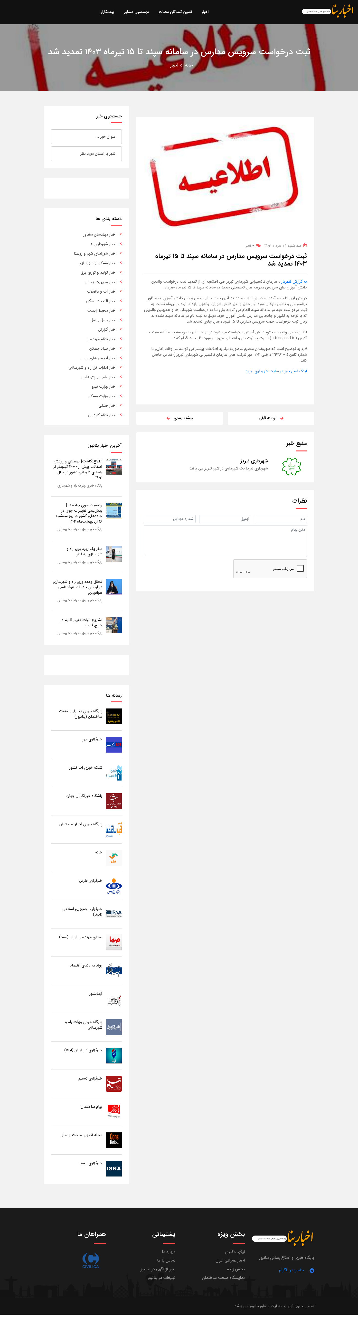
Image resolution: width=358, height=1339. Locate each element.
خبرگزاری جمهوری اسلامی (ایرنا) (82, 911)
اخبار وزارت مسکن (102, 396)
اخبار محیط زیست (101, 310)
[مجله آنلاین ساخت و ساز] (114, 1140)
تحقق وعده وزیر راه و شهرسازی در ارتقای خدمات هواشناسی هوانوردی (77, 587)
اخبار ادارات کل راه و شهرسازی (92, 367)
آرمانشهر (95, 994)
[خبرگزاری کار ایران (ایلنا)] (114, 1055)
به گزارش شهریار (293, 281)
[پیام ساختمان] (114, 1112)
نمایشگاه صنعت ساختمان (223, 1277)
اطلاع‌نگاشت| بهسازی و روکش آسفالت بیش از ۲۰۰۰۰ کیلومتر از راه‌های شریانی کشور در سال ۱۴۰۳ (78, 469)
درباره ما (168, 1252)
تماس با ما (166, 1260)
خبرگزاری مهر (92, 739)
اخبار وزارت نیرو (104, 386)
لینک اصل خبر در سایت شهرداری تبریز (276, 371)
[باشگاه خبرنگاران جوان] (114, 801)
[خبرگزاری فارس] (114, 886)
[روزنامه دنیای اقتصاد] (114, 970)
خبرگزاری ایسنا (90, 1163)
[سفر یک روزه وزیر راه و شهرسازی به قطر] (114, 554)
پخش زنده (236, 1269)
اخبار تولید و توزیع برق (98, 272)
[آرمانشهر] (114, 999)
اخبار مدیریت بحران (100, 282)
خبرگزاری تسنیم (90, 1078)
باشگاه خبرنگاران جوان (84, 796)
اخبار (174, 65)
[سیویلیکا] (91, 1260)
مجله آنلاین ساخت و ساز (82, 1135)
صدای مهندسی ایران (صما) (80, 937)
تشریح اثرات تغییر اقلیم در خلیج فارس (81, 622)
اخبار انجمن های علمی (98, 358)
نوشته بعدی (183, 418)
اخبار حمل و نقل (103, 320)
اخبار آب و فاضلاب (101, 291)
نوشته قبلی (267, 418)
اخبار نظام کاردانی (102, 415)
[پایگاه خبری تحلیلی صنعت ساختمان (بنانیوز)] (114, 716)
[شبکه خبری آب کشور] (114, 773)
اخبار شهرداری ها (102, 244)
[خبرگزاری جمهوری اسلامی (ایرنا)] (114, 914)
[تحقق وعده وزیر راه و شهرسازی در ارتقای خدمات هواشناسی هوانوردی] (114, 587)
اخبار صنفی (107, 405)
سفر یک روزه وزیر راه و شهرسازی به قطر (84, 551)
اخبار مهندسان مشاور (99, 234)
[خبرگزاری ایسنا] (114, 1168)
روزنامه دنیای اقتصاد (86, 965)
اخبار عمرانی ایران (230, 1260)
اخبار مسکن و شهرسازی (97, 263)
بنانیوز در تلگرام (291, 1270)
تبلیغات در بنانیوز (161, 1277)
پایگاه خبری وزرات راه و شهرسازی (79, 485)
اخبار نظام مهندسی (101, 339)
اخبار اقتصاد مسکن (101, 301)
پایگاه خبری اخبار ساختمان (80, 824)
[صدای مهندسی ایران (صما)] (114, 942)
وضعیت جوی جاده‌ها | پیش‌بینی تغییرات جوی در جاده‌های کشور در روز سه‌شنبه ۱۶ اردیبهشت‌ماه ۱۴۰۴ (79, 513)
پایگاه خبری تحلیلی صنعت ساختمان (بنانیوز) (80, 713)
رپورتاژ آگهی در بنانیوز (158, 1269)
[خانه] (114, 857)
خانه (189, 65)
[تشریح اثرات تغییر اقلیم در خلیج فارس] (114, 625)
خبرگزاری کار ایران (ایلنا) (83, 1050)
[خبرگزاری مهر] (114, 744)
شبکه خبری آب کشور (85, 768)
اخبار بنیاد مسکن (102, 348)
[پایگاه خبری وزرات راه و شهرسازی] (114, 1027)
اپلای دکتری (235, 1252)
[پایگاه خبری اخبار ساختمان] (114, 829)
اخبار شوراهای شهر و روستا (95, 253)
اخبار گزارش (107, 329)
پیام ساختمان (91, 1107)
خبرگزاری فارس (90, 881)
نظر (250, 246)
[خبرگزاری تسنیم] (114, 1084)
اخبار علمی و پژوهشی (98, 377)
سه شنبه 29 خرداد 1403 (282, 246)
